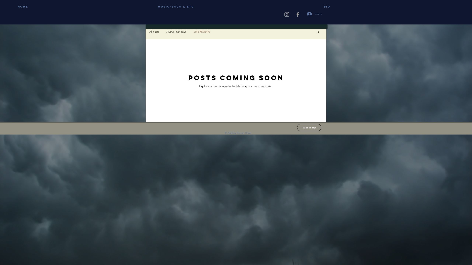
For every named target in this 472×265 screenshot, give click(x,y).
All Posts (154, 31)
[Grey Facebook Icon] (298, 14)
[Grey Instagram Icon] (287, 14)
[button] (318, 32)
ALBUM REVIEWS (176, 31)
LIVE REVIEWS (202, 31)
